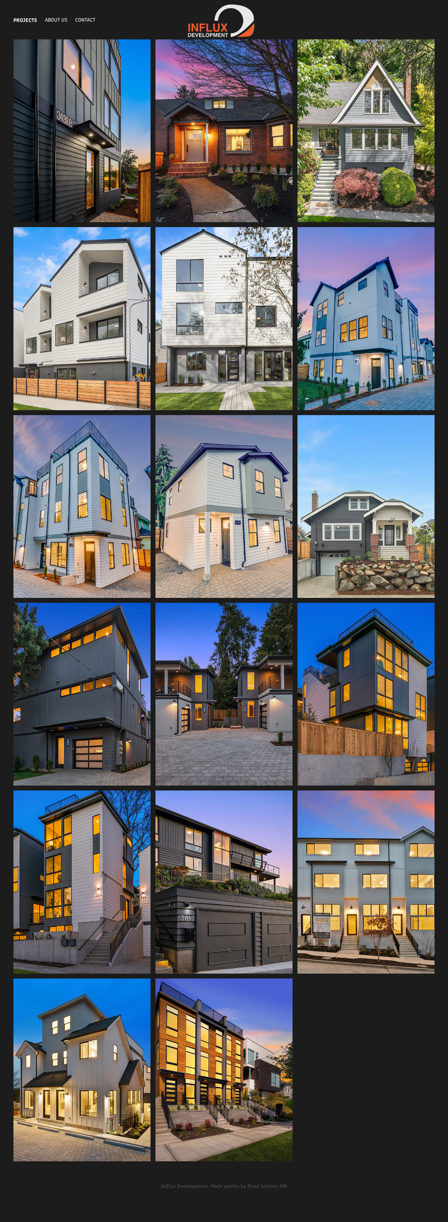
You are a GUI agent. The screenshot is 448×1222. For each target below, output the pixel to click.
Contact (85, 19)
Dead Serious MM (267, 1185)
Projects (25, 19)
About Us (56, 19)
